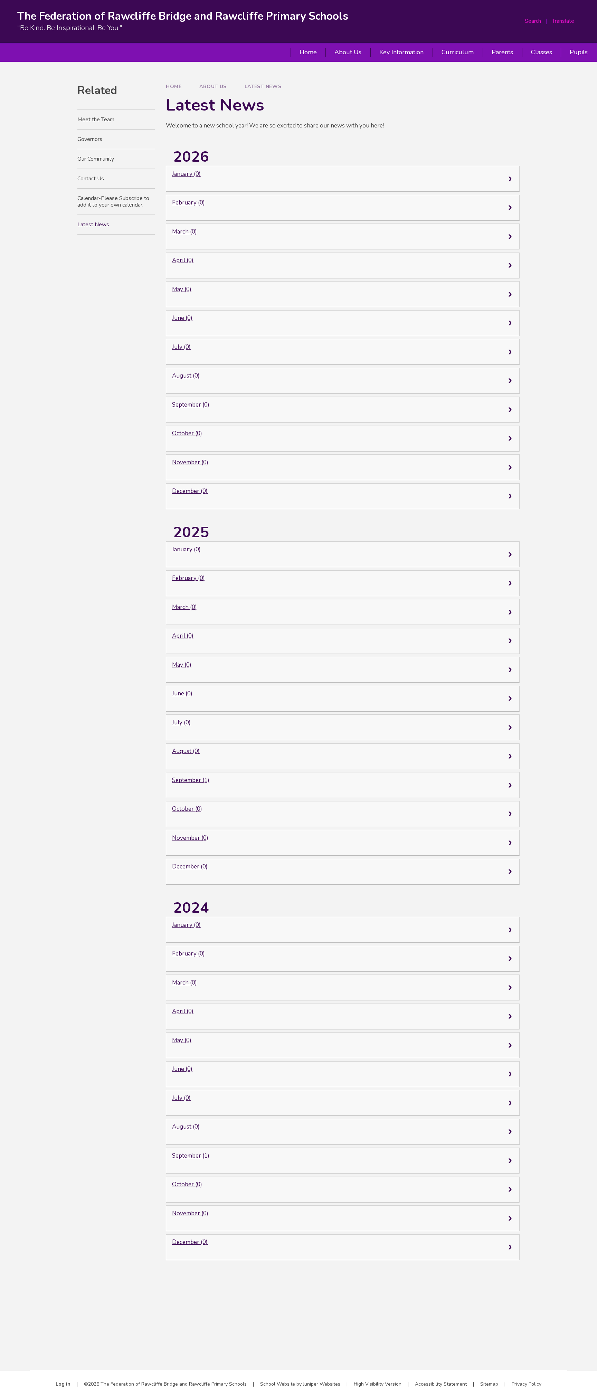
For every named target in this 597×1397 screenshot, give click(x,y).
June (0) (182, 318)
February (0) (188, 203)
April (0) (182, 260)
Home (174, 86)
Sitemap (489, 1384)
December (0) (190, 491)
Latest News (263, 86)
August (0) (186, 376)
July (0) (181, 347)
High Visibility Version (377, 1384)
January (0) (186, 174)
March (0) (184, 232)
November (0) (190, 462)
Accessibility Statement (441, 1384)
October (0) (187, 433)
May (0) (181, 289)
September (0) (190, 405)
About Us (213, 86)
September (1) (190, 780)
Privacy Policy (526, 1384)
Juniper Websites (321, 1384)
